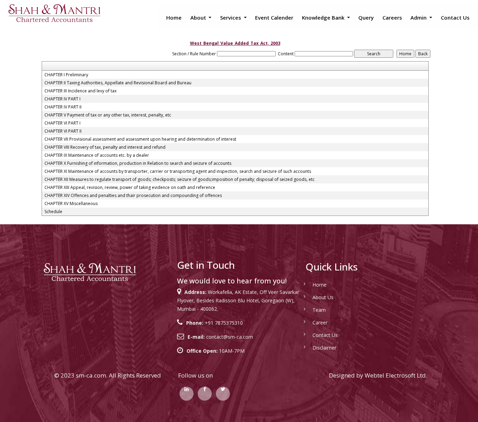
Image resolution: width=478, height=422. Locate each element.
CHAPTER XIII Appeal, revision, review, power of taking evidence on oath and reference (129, 187)
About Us (322, 297)
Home (174, 17)
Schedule (53, 211)
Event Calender (274, 17)
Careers (392, 17)
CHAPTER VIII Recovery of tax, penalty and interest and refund (105, 147)
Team (319, 310)
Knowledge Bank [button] (324, 17)
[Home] (54, 13)
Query (366, 17)
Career (320, 322)
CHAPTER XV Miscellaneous (71, 203)
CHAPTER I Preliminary (66, 75)
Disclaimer (324, 347)
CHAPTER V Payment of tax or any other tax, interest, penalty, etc (107, 115)
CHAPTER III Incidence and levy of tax (80, 91)
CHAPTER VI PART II (63, 131)
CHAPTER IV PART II (63, 107)
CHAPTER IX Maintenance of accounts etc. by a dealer (96, 155)
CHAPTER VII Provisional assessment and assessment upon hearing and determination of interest (140, 139)
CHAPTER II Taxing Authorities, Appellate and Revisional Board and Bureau (117, 83)
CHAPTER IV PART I (62, 99)
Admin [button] (419, 17)
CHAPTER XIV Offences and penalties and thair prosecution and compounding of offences (133, 195)
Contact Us (455, 17)
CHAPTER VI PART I (62, 123)
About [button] (199, 17)
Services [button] (231, 17)
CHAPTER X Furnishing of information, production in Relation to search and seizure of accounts (137, 163)
